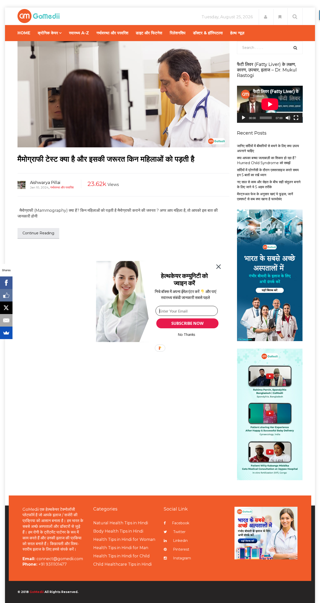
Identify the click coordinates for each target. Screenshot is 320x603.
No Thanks (187, 334)
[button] (184, 279)
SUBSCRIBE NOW (187, 323)
